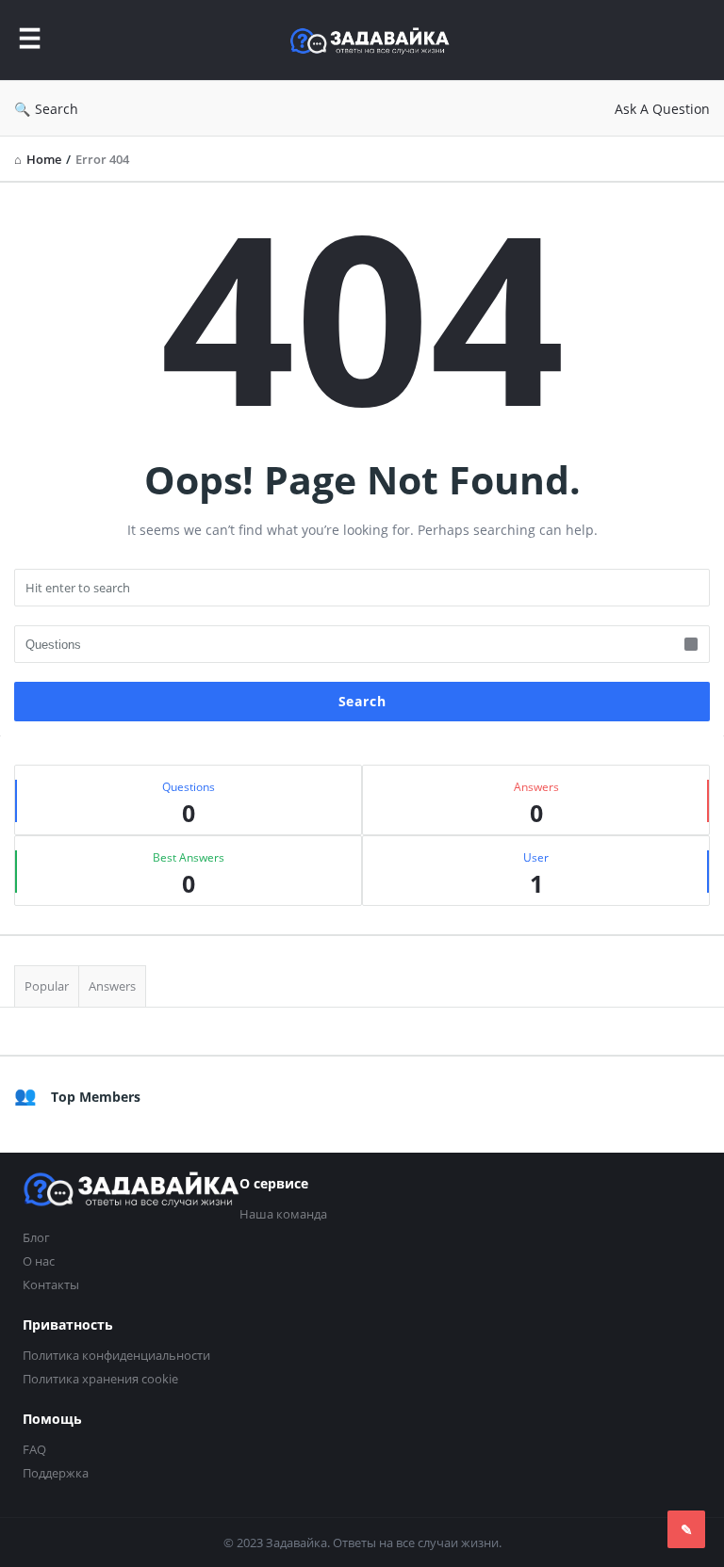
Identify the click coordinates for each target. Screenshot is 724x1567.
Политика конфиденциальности (116, 1355)
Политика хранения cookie (100, 1378)
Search (56, 109)
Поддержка (56, 1472)
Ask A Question (662, 109)
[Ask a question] (686, 1529)
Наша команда (283, 1213)
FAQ (34, 1449)
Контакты (51, 1284)
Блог (36, 1237)
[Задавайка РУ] (379, 40)
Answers (112, 985)
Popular (47, 985)
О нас (39, 1260)
